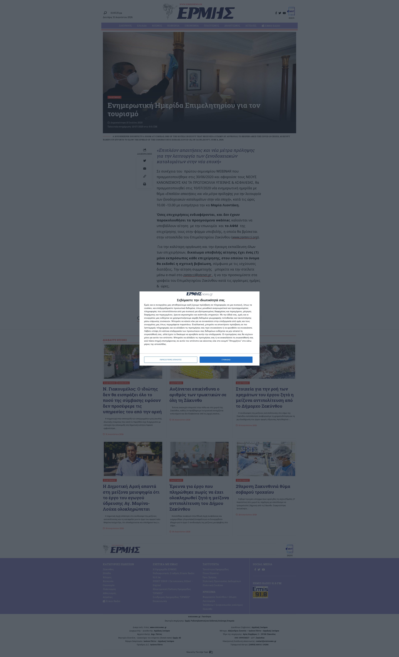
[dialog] (199, 328)
